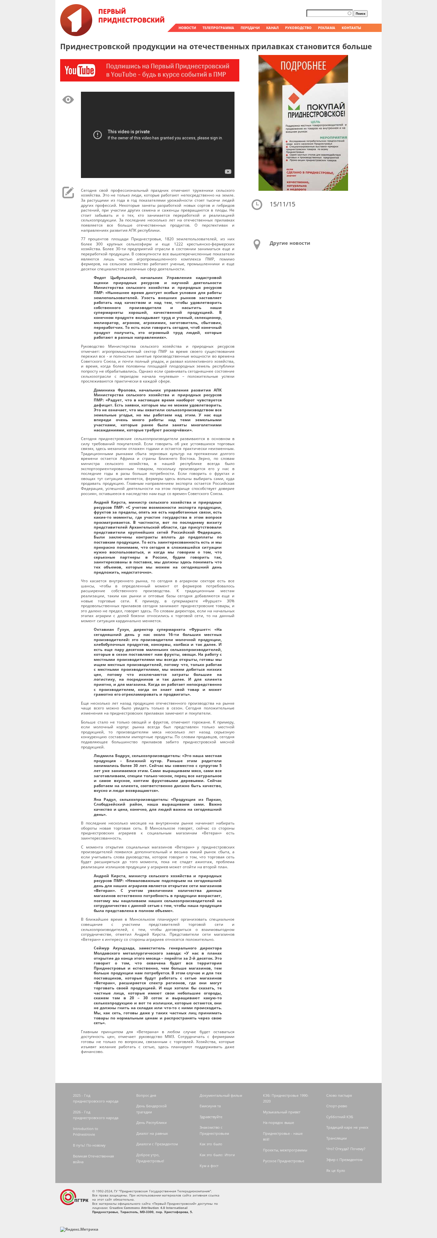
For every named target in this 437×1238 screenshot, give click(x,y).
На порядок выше (278, 1122)
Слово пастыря (339, 1095)
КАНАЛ (272, 27)
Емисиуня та (210, 1105)
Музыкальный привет (282, 1112)
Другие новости (290, 243)
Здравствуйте (211, 1116)
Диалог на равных (152, 1133)
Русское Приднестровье (284, 1160)
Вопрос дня (146, 1095)
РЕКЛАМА (326, 27)
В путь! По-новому (89, 1145)
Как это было (211, 1143)
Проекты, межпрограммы (285, 1150)
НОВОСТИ (187, 27)
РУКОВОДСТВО (298, 27)
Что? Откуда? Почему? (345, 1148)
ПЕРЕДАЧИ (250, 27)
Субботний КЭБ (340, 1116)
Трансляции (336, 1138)
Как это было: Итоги (217, 1154)
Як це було (335, 1170)
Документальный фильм (221, 1095)
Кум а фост (209, 1165)
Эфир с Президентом (344, 1159)
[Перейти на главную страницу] (113, 34)
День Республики (151, 1122)
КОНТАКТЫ (351, 27)
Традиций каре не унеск (347, 1127)
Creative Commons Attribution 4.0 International (148, 1207)
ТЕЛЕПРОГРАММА (218, 27)
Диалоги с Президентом (157, 1143)
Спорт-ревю (336, 1105)
